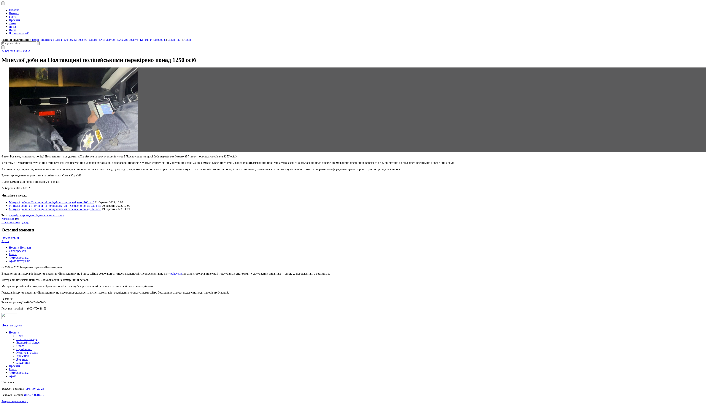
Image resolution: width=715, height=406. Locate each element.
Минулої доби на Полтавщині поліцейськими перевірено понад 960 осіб (55, 209)
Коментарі (8, 218)
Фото (12, 23)
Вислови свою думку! (15, 222)
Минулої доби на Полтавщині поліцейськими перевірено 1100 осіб (51, 202)
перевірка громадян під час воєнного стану (36, 215)
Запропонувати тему (14, 401)
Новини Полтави (20, 247)
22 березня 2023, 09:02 (15, 50)
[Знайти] (38, 43)
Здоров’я (160, 39)
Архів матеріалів (19, 260)
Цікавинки (174, 39)
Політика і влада (51, 39)
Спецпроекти (17, 250)
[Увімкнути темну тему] (2, 3)
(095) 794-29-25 (34, 388)
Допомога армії (18, 33)
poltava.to (176, 273)
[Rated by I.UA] (9, 318)
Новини (14, 13)
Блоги (13, 16)
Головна (14, 10)
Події (35, 39)
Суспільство (107, 39)
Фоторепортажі (18, 257)
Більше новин (10, 237)
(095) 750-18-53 (34, 395)
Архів (187, 39)
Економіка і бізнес (75, 39)
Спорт (93, 39)
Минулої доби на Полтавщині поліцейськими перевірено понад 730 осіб (55, 205)
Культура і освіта (127, 39)
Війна (12, 30)
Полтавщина (12, 325)
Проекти (14, 20)
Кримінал (146, 39)
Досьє (12, 26)
